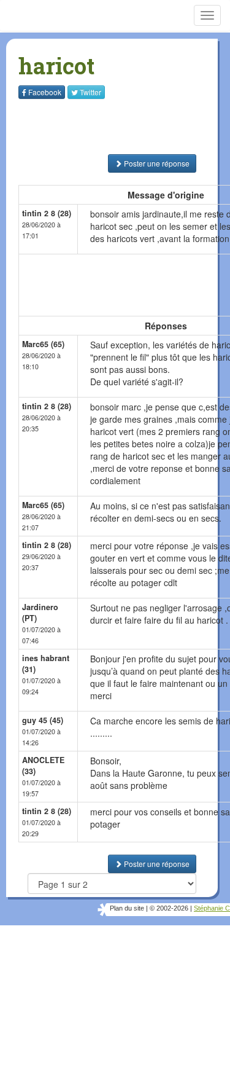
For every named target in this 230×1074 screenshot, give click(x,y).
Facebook (44, 92)
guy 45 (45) (42, 720)
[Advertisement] (95, 126)
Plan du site (127, 908)
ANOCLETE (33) (43, 766)
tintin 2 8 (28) (46, 213)
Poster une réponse (156, 163)
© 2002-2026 (169, 908)
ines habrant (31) (45, 664)
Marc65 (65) (43, 344)
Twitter (90, 92)
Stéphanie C (212, 908)
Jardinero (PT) (40, 613)
